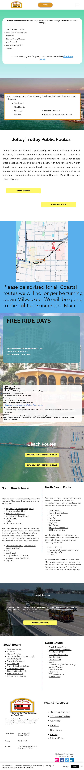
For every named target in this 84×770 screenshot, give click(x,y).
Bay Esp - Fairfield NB (58, 527)
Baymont (53, 523)
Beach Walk (11, 553)
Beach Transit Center (58, 647)
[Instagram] (57, 760)
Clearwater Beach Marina (60, 649)
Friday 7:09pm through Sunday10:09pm (62, 665)
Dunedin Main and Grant (18, 666)
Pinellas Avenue (14, 649)
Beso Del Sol (13, 663)
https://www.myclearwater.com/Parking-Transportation (24, 405)
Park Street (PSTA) (57, 652)
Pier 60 (9, 550)
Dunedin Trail (55, 659)
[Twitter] (67, 760)
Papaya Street (55, 520)
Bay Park (10, 560)
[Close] (81, 766)
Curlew (52, 662)
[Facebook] (62, 760)
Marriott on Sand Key (15, 513)
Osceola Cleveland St (58, 654)
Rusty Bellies (54, 676)
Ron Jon (52, 518)
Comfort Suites (55, 657)
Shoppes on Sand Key (16, 511)
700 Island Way (55, 510)
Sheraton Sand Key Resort (17, 558)
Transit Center (55, 515)
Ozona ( (52, 664)
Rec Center (54, 525)
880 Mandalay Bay (57, 530)
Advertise (55, 720)
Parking (54, 734)
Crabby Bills (11, 518)
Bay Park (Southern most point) (20, 508)
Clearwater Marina (14, 523)
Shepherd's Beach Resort (17, 555)
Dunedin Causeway (15, 661)
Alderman (53, 672)
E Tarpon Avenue (56, 674)
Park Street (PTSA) (15, 673)
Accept (75, 766)
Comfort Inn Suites (15, 668)
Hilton (51, 555)
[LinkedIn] (72, 760)
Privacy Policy (28, 767)
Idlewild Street (55, 547)
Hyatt (8, 521)
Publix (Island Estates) (58, 513)
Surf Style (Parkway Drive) (17, 516)
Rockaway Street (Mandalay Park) (63, 550)
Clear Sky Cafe (55, 552)
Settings (65, 766)
